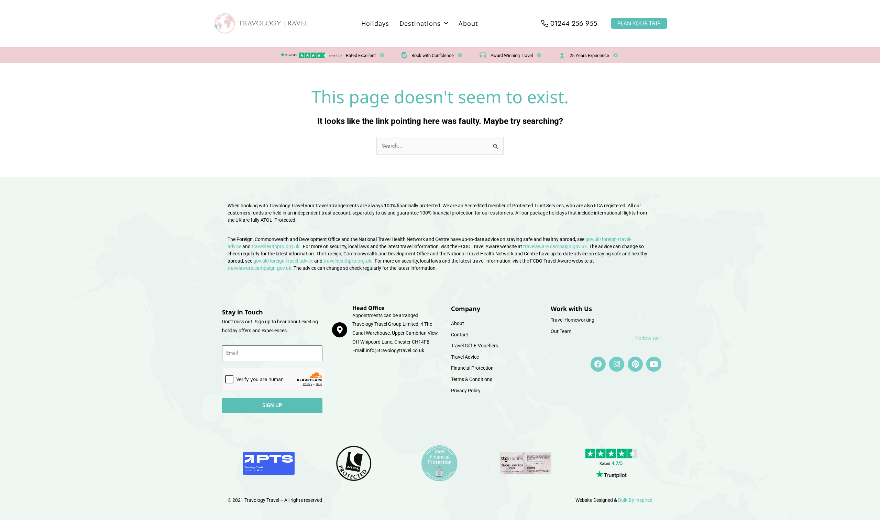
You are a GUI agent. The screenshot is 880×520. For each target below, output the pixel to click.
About (468, 23)
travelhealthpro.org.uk (275, 246)
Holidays (375, 23)
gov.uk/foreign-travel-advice (283, 261)
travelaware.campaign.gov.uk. (555, 246)
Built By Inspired (635, 500)
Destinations (420, 23)
